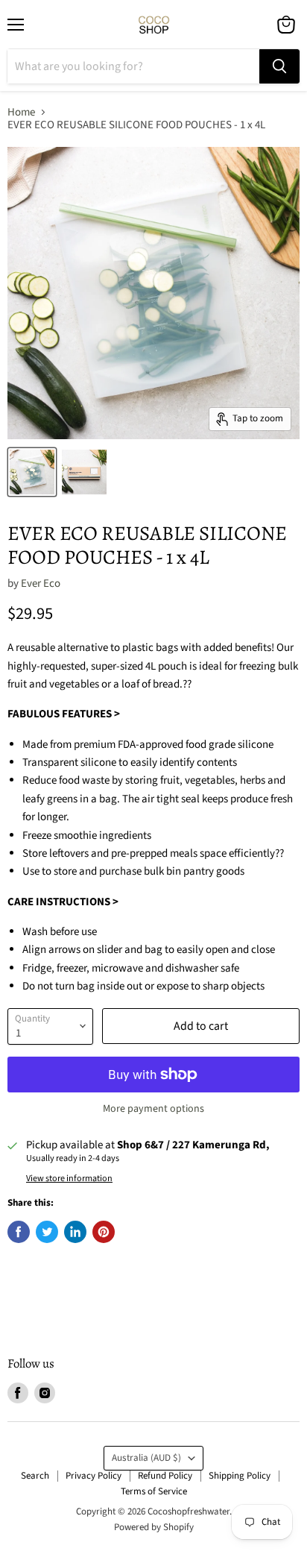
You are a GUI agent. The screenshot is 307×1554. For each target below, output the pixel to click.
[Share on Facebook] (18, 1232)
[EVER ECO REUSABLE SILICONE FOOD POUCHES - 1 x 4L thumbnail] (32, 472)
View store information (69, 1179)
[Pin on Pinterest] (103, 1232)
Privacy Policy (93, 1475)
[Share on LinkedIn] (75, 1232)
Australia (146, 1458)
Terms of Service (154, 1491)
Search (35, 1475)
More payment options (153, 1109)
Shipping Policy (239, 1475)
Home (21, 112)
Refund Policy (165, 1475)
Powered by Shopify (154, 1527)
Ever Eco (40, 583)
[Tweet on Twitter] (47, 1232)
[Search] (279, 66)
